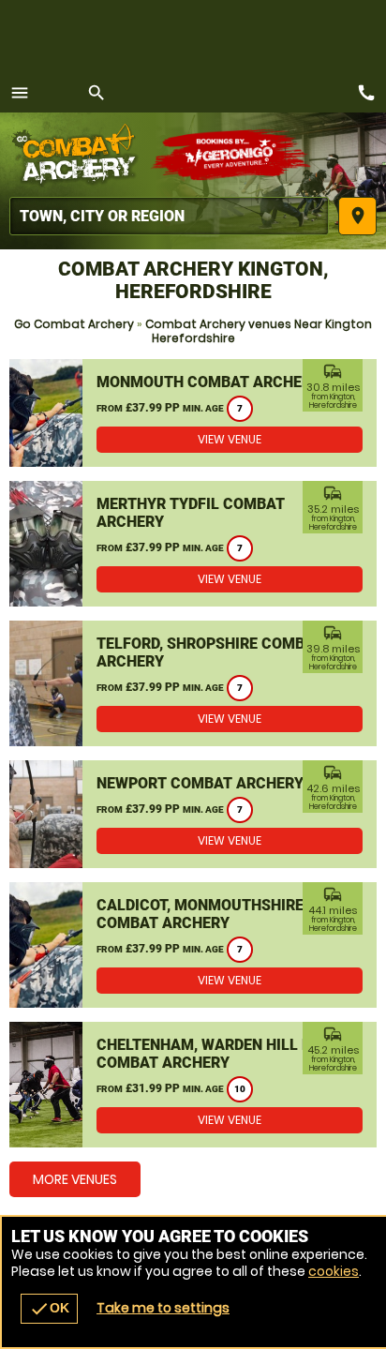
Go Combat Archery (74, 324)
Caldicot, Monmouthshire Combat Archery (200, 914)
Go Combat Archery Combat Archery (79, 154)
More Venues (75, 1179)
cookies (333, 1271)
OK (49, 1308)
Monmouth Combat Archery (208, 382)
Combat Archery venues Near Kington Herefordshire (258, 331)
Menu (19, 92)
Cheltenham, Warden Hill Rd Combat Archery (208, 1054)
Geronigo (232, 154)
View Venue (229, 439)
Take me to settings (163, 1307)
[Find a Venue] (169, 216)
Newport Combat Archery (200, 783)
